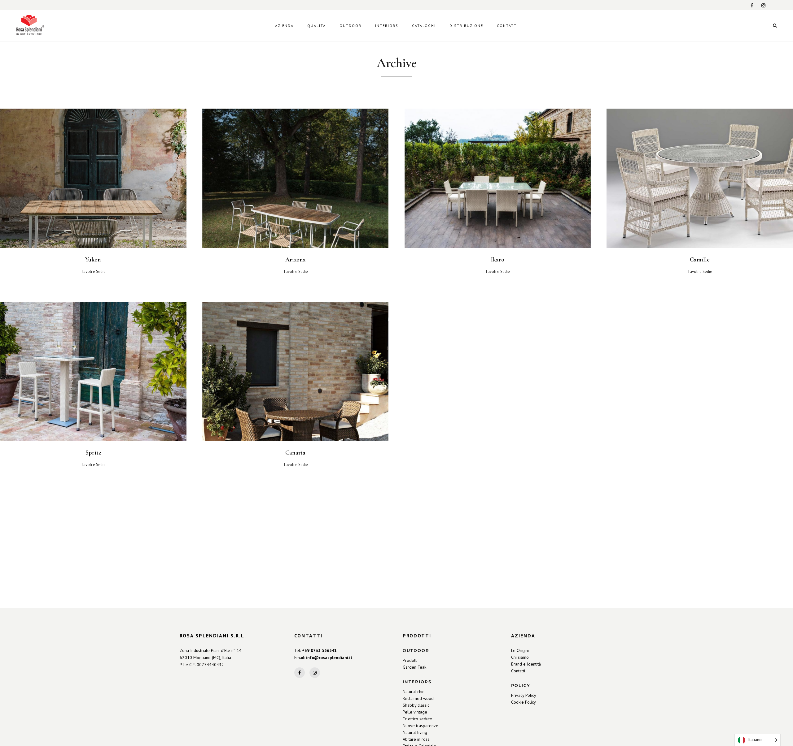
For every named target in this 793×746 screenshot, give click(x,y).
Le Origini (520, 650)
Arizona (295, 259)
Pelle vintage (415, 712)
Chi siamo (520, 657)
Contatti (518, 671)
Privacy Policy (523, 695)
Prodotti (410, 660)
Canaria (295, 452)
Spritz (93, 452)
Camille (700, 259)
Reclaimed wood (418, 698)
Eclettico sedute (417, 719)
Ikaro (497, 259)
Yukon (93, 259)
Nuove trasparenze (420, 725)
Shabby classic (416, 705)
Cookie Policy (523, 702)
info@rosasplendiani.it (329, 657)
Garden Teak (414, 667)
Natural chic (413, 691)
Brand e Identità (526, 664)
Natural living (415, 732)
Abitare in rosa (416, 739)
